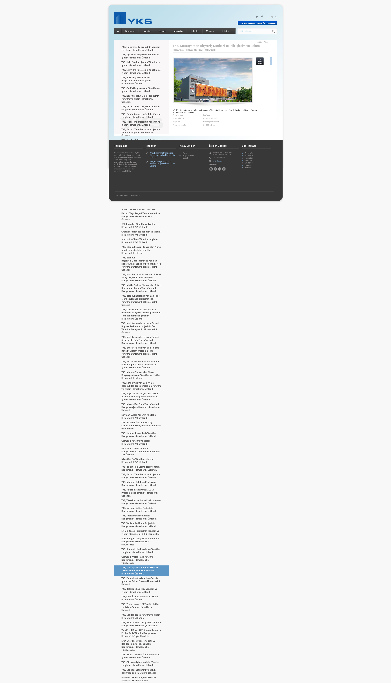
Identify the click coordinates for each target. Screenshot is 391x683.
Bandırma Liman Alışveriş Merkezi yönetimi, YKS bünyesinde (138, 679)
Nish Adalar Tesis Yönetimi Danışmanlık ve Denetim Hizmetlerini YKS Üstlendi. (140, 451)
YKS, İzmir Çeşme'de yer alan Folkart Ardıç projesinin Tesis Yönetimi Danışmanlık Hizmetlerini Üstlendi (140, 340)
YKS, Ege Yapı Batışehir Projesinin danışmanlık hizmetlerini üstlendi (138, 671)
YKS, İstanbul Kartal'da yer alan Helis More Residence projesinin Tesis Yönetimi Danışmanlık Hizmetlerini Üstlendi (140, 300)
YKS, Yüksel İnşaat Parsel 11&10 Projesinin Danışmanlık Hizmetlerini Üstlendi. (139, 493)
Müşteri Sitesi (188, 155)
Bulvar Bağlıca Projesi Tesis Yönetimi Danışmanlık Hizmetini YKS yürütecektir (140, 542)
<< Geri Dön (262, 42)
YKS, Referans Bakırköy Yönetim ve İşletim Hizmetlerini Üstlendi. (139, 590)
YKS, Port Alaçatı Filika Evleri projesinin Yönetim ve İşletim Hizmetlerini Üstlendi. (136, 80)
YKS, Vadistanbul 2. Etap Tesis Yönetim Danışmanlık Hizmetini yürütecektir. (141, 624)
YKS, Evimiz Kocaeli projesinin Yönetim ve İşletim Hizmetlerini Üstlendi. (141, 116)
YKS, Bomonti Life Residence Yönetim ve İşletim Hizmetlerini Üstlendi (140, 551)
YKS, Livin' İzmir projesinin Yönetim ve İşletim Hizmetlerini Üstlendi (141, 71)
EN (276, 17)
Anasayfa (249, 153)
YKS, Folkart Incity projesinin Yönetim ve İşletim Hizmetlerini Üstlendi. (140, 48)
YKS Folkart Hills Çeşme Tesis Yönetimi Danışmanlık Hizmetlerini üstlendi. (140, 468)
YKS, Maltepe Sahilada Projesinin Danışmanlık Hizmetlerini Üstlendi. (139, 484)
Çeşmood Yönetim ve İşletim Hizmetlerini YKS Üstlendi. (135, 442)
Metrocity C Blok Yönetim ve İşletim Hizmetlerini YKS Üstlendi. (139, 241)
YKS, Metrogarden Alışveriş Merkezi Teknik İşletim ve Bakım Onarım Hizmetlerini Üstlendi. (139, 571)
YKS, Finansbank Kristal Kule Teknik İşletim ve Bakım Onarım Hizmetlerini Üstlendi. (140, 581)
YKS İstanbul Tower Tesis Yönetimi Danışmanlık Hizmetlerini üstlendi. (139, 435)
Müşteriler (178, 31)
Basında (162, 31)
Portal (185, 153)
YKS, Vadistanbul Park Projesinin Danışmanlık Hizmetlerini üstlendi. (139, 525)
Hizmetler (146, 31)
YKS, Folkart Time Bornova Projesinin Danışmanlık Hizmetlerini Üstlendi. (140, 476)
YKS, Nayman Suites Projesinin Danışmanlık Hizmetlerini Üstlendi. (139, 509)
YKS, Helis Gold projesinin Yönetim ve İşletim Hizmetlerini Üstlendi (140, 64)
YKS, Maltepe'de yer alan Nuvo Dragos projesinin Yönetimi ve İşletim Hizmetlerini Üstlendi (140, 375)
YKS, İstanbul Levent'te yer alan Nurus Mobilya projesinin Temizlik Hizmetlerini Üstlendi (141, 250)
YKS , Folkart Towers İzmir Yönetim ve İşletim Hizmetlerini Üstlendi (140, 656)
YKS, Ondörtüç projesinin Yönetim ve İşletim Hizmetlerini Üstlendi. (140, 90)
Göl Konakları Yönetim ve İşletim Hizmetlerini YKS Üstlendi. (138, 226)
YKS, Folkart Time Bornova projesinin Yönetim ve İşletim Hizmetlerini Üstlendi (140, 132)
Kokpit (185, 158)
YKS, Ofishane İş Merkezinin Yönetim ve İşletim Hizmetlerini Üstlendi (140, 664)
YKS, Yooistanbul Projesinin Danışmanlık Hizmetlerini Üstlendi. (139, 517)
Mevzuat (210, 31)
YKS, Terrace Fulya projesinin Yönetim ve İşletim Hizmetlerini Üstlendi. (140, 108)
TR (272, 17)
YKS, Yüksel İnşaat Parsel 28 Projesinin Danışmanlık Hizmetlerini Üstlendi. (141, 502)
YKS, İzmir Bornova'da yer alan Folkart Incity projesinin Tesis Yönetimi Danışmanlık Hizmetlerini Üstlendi (141, 277)
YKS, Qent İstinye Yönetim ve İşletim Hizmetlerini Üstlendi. (139, 598)
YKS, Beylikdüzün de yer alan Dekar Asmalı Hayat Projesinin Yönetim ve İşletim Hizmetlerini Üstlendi (139, 396)
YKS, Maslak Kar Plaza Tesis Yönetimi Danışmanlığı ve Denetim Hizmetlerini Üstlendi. (140, 407)
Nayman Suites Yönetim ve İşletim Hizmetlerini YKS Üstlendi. (138, 416)
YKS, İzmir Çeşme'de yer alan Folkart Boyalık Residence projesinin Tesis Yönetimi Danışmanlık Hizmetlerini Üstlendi (140, 328)
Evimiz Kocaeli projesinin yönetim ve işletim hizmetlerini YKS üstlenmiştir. (140, 532)
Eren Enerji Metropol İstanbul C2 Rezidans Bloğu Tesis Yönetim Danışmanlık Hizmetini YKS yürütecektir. (138, 645)
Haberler (194, 31)
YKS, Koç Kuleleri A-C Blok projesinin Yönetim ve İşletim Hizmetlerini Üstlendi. (140, 99)
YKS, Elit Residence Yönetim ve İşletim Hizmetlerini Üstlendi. (140, 616)
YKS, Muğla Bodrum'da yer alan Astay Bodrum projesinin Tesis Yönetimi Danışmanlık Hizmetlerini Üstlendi (141, 288)
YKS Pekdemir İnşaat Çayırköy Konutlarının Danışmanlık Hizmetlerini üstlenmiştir (141, 425)
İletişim (225, 31)
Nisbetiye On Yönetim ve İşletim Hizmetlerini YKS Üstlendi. (137, 461)
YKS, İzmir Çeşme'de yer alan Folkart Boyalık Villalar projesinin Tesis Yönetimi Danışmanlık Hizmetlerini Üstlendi (140, 352)
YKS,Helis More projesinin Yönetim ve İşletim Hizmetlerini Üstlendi (140, 123)
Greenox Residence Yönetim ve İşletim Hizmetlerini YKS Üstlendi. (141, 233)
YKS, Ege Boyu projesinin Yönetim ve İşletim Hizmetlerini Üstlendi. (140, 56)
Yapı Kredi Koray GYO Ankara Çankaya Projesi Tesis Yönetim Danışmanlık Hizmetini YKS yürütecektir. (141, 633)
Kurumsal (130, 31)
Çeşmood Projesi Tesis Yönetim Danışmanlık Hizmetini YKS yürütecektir (137, 560)
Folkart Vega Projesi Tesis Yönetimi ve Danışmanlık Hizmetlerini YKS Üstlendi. (140, 216)
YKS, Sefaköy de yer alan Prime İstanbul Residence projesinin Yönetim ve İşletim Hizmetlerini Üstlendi (141, 386)
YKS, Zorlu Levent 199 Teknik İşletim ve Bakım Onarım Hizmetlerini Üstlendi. (140, 607)
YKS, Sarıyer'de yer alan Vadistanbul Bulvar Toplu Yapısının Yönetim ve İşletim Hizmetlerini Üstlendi (140, 364)
